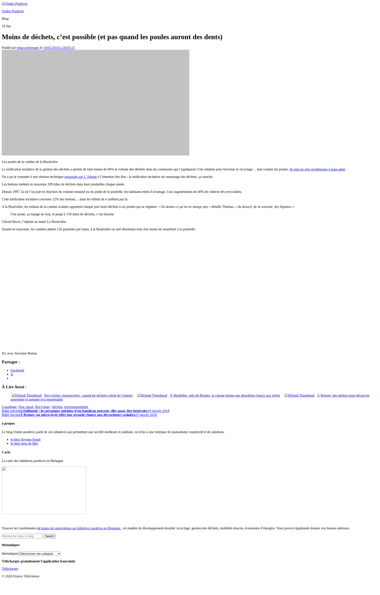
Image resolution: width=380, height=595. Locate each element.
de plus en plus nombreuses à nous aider (317, 169)
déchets (57, 407)
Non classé (25, 407)
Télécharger (10, 569)
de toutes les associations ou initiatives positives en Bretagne (79, 528)
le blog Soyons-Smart (25, 439)
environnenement (76, 407)
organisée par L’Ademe (80, 177)
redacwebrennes (28, 48)
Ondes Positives (13, 11)
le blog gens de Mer (24, 443)
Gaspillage (9, 407)
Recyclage (42, 407)
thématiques (10, 553)
